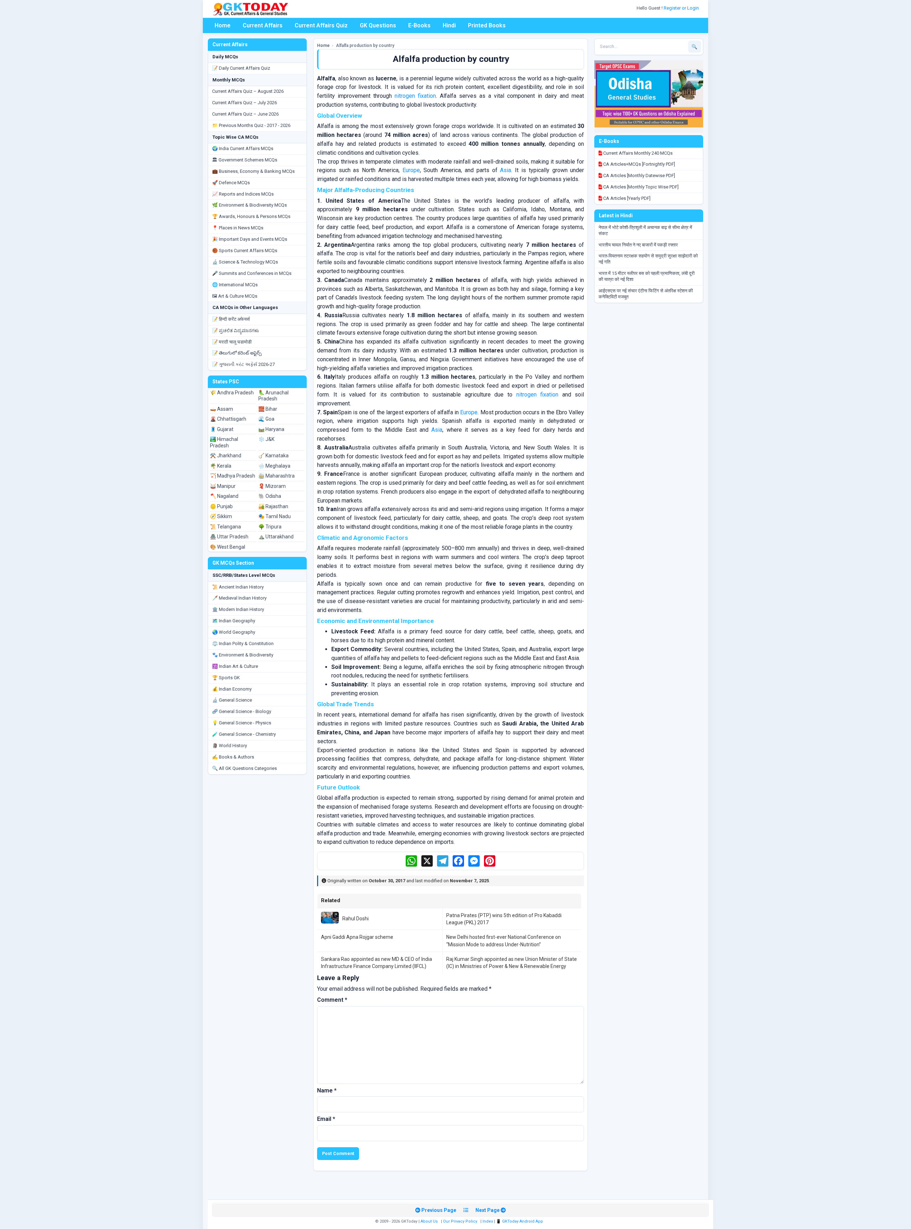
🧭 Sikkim (221, 516)
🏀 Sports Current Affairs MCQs (244, 250)
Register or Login (682, 8)
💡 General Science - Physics (241, 722)
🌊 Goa (266, 419)
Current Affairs (263, 25)
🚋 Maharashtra (276, 476)
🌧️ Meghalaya (274, 466)
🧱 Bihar (267, 409)
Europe (411, 170)
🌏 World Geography (233, 632)
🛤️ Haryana (271, 429)
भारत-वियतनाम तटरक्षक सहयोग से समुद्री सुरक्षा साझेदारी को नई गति (648, 259)
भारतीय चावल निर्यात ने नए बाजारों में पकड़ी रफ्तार (638, 245)
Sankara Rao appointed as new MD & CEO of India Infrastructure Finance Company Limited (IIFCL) (376, 962)
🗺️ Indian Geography (233, 620)
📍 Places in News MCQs (237, 227)
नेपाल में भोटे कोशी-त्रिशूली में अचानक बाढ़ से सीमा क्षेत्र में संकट (645, 230)
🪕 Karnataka (273, 455)
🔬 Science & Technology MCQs (245, 262)
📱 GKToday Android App (520, 1221)
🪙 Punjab (221, 506)
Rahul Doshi (355, 918)
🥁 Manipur (223, 486)
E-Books (419, 25)
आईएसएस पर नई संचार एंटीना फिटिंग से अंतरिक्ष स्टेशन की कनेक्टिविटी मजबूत (646, 293)
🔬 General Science (232, 700)
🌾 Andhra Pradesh (232, 392)
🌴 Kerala (220, 466)
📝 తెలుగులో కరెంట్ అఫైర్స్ (237, 353)
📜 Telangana (225, 527)
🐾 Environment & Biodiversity (242, 655)
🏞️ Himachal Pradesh (224, 442)
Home (223, 25)
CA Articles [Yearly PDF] (626, 198)
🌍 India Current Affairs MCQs (242, 148)
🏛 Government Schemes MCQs (244, 160)
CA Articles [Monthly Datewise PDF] (638, 175)
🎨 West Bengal (227, 547)
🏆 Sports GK (226, 677)
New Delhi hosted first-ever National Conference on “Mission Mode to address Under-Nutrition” (503, 940)
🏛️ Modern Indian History (238, 609)
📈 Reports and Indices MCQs (243, 194)
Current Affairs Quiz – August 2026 (248, 91)
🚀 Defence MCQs (231, 182)
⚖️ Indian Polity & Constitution (243, 643)
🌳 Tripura (269, 527)
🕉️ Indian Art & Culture (235, 666)
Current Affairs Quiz (321, 25)
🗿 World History (229, 745)
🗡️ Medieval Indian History (239, 598)
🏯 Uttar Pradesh (229, 536)
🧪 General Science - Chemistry (244, 734)
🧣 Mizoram (272, 486)
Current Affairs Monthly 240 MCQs (637, 153)
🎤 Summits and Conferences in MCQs (251, 273)
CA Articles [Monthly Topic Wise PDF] (640, 187)
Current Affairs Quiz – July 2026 (244, 102)
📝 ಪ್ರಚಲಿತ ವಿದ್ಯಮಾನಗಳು (235, 330)
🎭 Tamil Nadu (274, 516)
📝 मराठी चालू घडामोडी (232, 342)
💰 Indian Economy (232, 689)
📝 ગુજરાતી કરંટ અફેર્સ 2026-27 (243, 364)
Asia (505, 170)
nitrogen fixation (415, 95)
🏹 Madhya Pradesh (232, 476)
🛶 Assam (221, 409)
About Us (429, 1221)
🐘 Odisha (269, 496)
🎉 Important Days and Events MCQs (249, 239)
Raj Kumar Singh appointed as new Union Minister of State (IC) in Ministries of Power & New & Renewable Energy (511, 962)
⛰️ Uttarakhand (276, 536)
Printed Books (487, 25)
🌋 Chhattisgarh (228, 419)
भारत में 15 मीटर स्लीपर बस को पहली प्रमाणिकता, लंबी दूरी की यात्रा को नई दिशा (647, 276)
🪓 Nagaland (224, 496)
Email (326, 1119)
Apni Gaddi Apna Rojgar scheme (357, 937)
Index (488, 1221)
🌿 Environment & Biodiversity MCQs (249, 205)
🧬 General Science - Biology (241, 711)
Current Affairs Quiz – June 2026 (245, 114)
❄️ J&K (266, 439)
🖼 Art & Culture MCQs (234, 296)
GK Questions (378, 25)
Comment (332, 999)
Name (327, 1090)
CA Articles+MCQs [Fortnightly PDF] (638, 164)
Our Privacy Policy (460, 1221)
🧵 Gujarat (221, 429)
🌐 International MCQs (235, 284)
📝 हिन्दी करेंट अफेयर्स (231, 319)
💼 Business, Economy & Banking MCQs (253, 171)
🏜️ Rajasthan (273, 506)
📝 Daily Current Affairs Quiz (241, 68)
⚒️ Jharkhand (225, 455)
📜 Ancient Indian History (238, 587)
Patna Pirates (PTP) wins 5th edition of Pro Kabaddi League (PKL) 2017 (504, 919)
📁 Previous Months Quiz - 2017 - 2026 (251, 125)
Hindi (449, 25)
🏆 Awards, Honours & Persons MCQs (251, 216)
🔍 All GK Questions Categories (244, 768)
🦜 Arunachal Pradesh (273, 396)
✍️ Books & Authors (233, 757)
